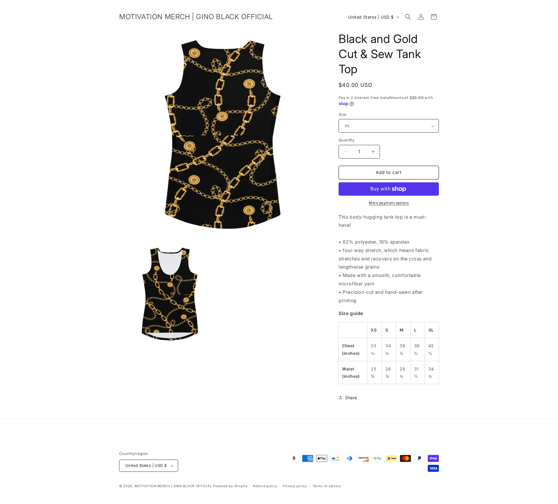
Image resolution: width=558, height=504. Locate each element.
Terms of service (327, 486)
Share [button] (351, 397)
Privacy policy (295, 486)
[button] (408, 16)
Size (343, 114)
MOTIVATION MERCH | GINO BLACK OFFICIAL (173, 486)
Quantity (346, 140)
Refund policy (265, 486)
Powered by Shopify (230, 486)
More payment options (389, 203)
